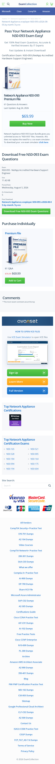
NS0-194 (10, 468)
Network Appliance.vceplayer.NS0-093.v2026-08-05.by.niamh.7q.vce (27, 203)
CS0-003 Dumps (26, 695)
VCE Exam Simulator (21, 337)
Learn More (16, 381)
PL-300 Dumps (26, 651)
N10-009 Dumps (26, 645)
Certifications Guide (26, 611)
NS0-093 (34, 18)
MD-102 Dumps (26, 690)
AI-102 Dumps (26, 628)
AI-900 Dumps (26, 578)
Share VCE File (26, 589)
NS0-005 (34, 454)
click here (43, 142)
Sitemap (26, 701)
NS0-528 (10, 454)
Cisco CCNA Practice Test (26, 617)
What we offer (26, 567)
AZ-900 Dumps (26, 667)
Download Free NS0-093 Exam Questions (26, 211)
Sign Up (13, 372)
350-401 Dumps (26, 673)
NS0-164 (34, 458)
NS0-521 (34, 449)
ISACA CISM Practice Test (26, 729)
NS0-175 (34, 463)
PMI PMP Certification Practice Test (26, 684)
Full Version (16, 390)
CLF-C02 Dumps (26, 712)
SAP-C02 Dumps (26, 600)
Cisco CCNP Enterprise (26, 639)
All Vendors (25, 522)
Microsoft (6, 11)
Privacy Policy (27, 751)
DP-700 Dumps (26, 584)
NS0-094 (10, 463)
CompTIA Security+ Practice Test (26, 528)
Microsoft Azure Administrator (26, 595)
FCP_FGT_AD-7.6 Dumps (26, 740)
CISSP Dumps (25, 734)
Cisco (19, 11)
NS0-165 (10, 449)
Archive (26, 656)
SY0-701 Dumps (26, 533)
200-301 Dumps (26, 556)
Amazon (46, 11)
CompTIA (32, 11)
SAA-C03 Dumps (26, 561)
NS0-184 (10, 458)
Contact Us (26, 723)
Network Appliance (19, 18)
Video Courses (26, 545)
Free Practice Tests (26, 634)
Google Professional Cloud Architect (25, 706)
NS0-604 (34, 468)
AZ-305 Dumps (26, 606)
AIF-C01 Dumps (25, 623)
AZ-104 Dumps (26, 539)
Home (4, 18)
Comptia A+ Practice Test (26, 572)
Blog (26, 678)
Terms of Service (26, 745)
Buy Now (27, 123)
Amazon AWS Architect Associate (26, 662)
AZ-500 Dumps (26, 717)
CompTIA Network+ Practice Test (26, 550)
